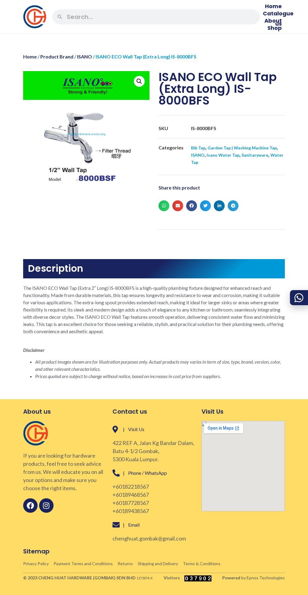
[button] (139, 81)
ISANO (84, 56)
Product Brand (56, 56)
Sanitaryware (255, 155)
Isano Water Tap (223, 155)
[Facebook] (30, 505)
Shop (274, 28)
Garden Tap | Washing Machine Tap (242, 147)
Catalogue (278, 13)
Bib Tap (198, 147)
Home (273, 6)
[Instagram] (46, 505)
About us (273, 20)
